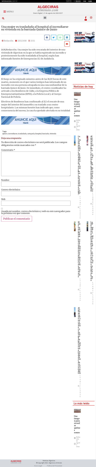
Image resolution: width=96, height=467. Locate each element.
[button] (3, 18)
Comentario (8, 150)
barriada (45, 134)
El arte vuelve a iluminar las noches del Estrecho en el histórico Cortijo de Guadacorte (79, 249)
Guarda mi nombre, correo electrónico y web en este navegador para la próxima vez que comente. (35, 212)
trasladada (22, 134)
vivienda (53, 134)
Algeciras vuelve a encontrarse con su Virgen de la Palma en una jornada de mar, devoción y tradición (79, 340)
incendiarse (12, 134)
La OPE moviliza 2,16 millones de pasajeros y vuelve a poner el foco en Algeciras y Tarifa (91, 251)
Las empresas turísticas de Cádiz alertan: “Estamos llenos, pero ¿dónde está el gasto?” (79, 165)
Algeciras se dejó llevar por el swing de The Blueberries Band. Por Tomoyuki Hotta (91, 163)
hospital (38, 134)
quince (4, 134)
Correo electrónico (10, 190)
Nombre (5, 180)
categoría (31, 134)
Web (3, 199)
